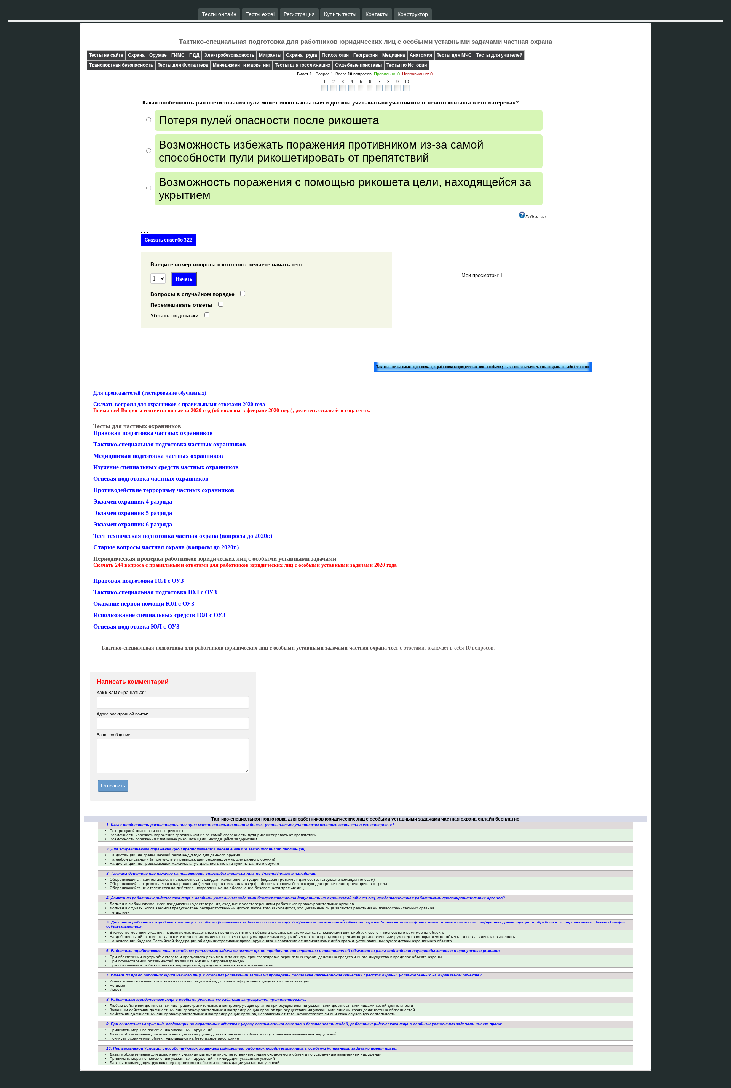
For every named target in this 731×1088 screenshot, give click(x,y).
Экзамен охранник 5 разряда (132, 513)
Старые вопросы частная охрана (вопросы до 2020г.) (166, 547)
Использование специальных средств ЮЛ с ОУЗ (159, 615)
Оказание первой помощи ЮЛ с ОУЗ (143, 603)
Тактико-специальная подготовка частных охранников (169, 444)
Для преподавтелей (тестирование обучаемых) (149, 393)
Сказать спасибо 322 (168, 240)
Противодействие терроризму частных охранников (164, 490)
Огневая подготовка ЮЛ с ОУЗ (136, 626)
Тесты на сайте (106, 55)
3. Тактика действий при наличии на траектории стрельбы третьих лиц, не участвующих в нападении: (211, 873)
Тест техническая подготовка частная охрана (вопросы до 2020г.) (182, 536)
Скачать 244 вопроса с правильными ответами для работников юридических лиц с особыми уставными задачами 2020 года (245, 565)
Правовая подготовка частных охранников (153, 433)
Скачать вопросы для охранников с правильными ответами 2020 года (179, 404)
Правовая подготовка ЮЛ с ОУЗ (138, 581)
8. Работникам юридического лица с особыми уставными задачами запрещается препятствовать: (206, 999)
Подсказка (535, 216)
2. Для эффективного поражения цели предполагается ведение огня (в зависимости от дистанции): (206, 849)
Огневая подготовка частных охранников (151, 478)
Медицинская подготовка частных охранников (158, 456)
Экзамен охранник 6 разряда (132, 524)
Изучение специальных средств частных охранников (166, 467)
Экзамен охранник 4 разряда (132, 501)
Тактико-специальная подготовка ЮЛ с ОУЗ (155, 592)
